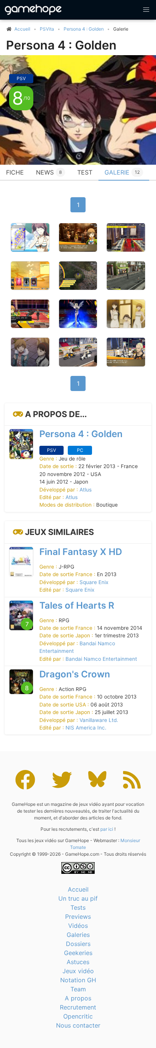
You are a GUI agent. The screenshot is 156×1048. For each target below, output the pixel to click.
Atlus (86, 490)
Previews (78, 916)
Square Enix (94, 582)
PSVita (47, 29)
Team (78, 989)
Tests (78, 907)
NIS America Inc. (86, 728)
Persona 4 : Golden (84, 29)
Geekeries (78, 953)
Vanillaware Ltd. (99, 720)
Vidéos (78, 925)
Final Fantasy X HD (80, 551)
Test (84, 172)
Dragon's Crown (74, 674)
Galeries (78, 934)
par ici (106, 829)
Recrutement (78, 1007)
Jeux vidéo (78, 971)
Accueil (78, 889)
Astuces (78, 962)
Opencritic (78, 1016)
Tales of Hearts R (76, 605)
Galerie (122, 172)
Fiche (15, 172)
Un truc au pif (78, 898)
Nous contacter (78, 1025)
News (49, 172)
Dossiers (78, 944)
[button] (146, 10)
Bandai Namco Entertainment (101, 659)
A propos (78, 998)
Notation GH (78, 980)
